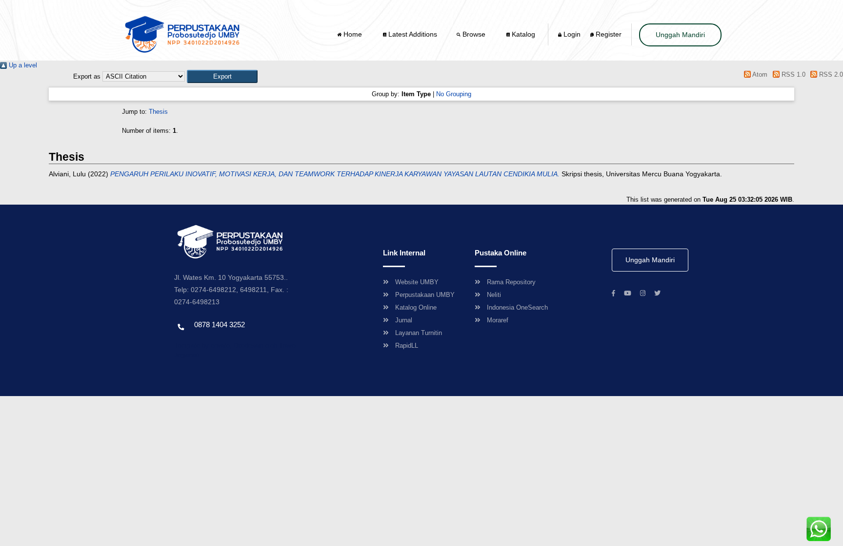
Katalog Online (416, 307)
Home (352, 34)
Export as (86, 76)
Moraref (497, 320)
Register (608, 34)
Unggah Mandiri (680, 35)
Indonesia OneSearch (517, 307)
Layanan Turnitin (418, 332)
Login (571, 34)
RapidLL (406, 345)
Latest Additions (411, 34)
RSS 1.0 (792, 74)
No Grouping (453, 94)
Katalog (522, 34)
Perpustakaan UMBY (425, 294)
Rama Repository (511, 282)
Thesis (158, 111)
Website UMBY (417, 282)
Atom (759, 74)
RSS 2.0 (830, 74)
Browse (474, 34)
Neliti (494, 294)
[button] (222, 76)
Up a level (22, 65)
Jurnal (403, 320)
